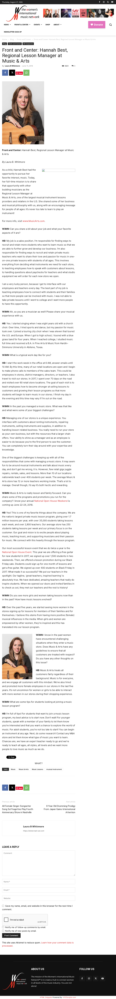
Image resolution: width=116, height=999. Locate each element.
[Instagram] (104, 2)
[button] (110, 24)
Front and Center (24, 39)
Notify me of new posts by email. (20, 931)
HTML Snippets (46, 997)
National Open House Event (16, 552)
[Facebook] (99, 2)
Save (20, 73)
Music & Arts (24, 769)
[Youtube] (112, 2)
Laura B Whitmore (12, 66)
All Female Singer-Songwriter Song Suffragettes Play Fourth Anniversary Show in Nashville (17, 809)
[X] (108, 2)
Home (4, 39)
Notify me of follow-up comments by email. (25, 927)
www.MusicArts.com (34, 221)
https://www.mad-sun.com (33, 831)
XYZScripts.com (69, 997)
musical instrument (54, 769)
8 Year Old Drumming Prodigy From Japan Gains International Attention (59, 809)
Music (13, 769)
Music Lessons (37, 769)
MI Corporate (28, 44)
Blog (12, 39)
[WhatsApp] (26, 73)
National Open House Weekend (51, 500)
